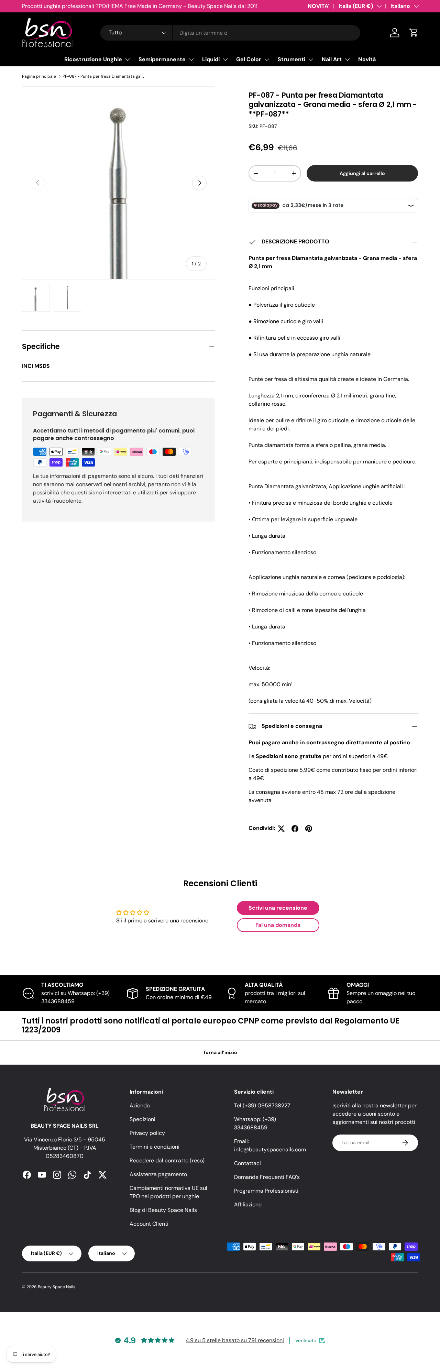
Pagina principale (39, 76)
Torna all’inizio (220, 1052)
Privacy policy (147, 1133)
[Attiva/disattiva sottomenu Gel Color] (267, 59)
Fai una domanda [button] (277, 925)
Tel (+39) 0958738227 (262, 1105)
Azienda (140, 1105)
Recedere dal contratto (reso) (167, 1160)
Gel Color (248, 59)
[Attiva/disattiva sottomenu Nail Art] (347, 59)
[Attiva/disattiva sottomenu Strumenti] (311, 59)
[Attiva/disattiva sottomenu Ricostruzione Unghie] (127, 59)
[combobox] (230, 33)
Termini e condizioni (154, 1146)
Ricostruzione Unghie (93, 59)
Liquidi (211, 59)
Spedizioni (142, 1119)
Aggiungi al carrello (362, 173)
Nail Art (332, 59)
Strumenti (291, 59)
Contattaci (247, 1163)
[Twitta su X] (281, 828)
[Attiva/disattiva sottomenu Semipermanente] (191, 59)
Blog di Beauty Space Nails (163, 1210)
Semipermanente (162, 59)
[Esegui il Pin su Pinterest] (309, 828)
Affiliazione (248, 1204)
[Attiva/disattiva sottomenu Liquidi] (225, 59)
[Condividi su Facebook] (295, 828)
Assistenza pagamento (158, 1174)
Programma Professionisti (266, 1190)
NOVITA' (318, 6)
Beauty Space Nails (56, 1287)
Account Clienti (149, 1223)
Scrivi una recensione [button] (278, 907)
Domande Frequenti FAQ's (267, 1177)
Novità (367, 59)
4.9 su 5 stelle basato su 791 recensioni (235, 1340)
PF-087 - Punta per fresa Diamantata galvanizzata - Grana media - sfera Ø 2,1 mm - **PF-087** (104, 76)
